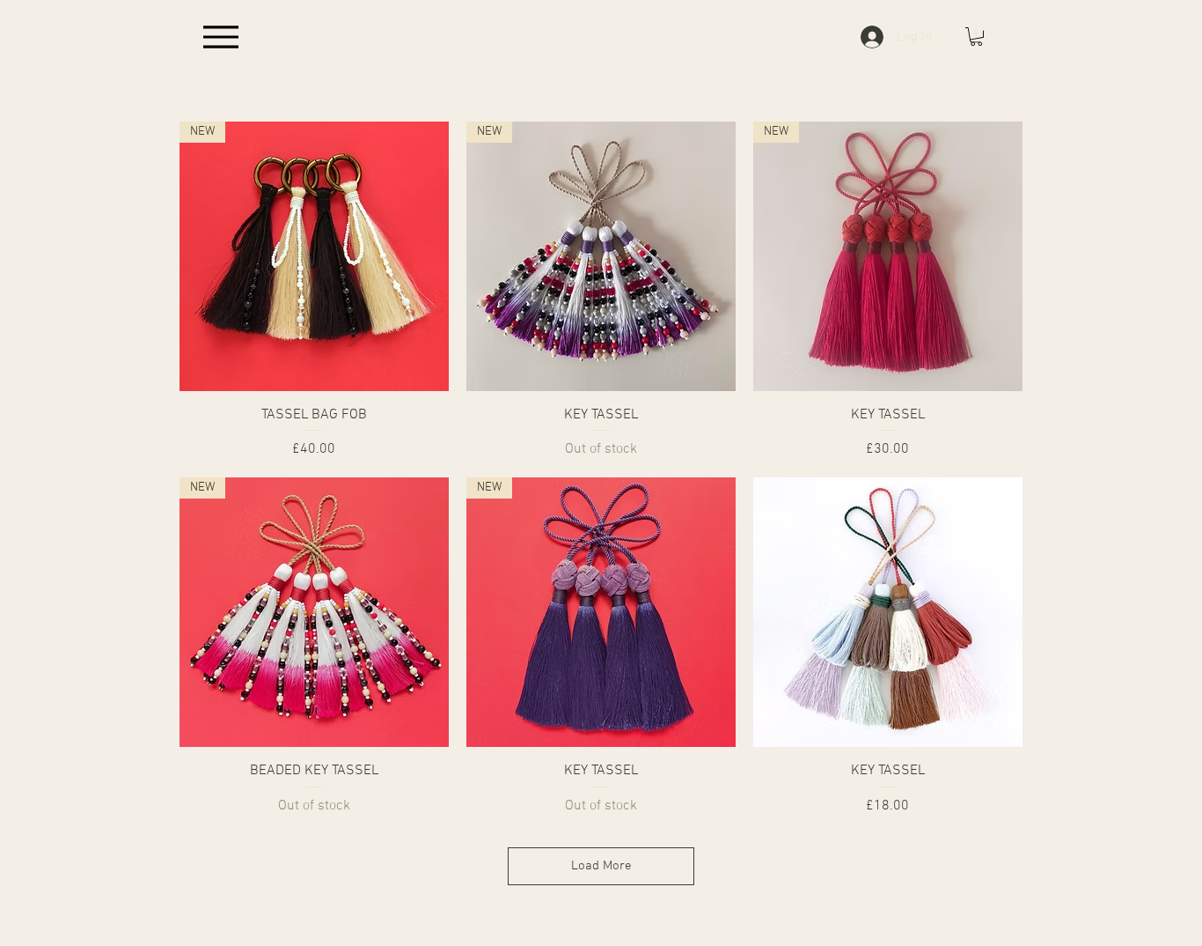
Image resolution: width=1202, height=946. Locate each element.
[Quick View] (887, 612)
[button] (976, 36)
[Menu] (220, 36)
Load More (601, 866)
